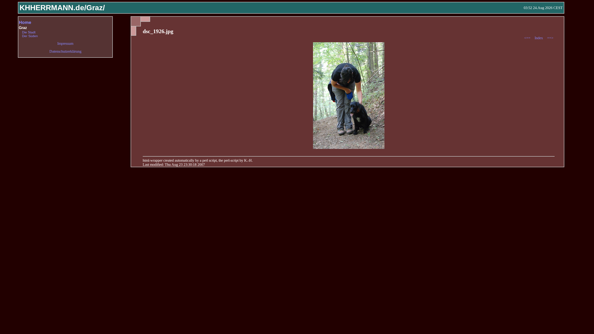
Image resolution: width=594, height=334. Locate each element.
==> (550, 38)
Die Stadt (29, 32)
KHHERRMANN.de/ (52, 7)
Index (539, 38)
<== (527, 38)
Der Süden (30, 36)
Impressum (65, 43)
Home (25, 22)
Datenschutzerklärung (65, 51)
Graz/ (95, 7)
